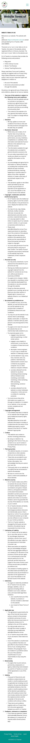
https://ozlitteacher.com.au (15, 40)
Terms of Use (17, 734)
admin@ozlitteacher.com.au (19, 715)
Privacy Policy (22, 705)
